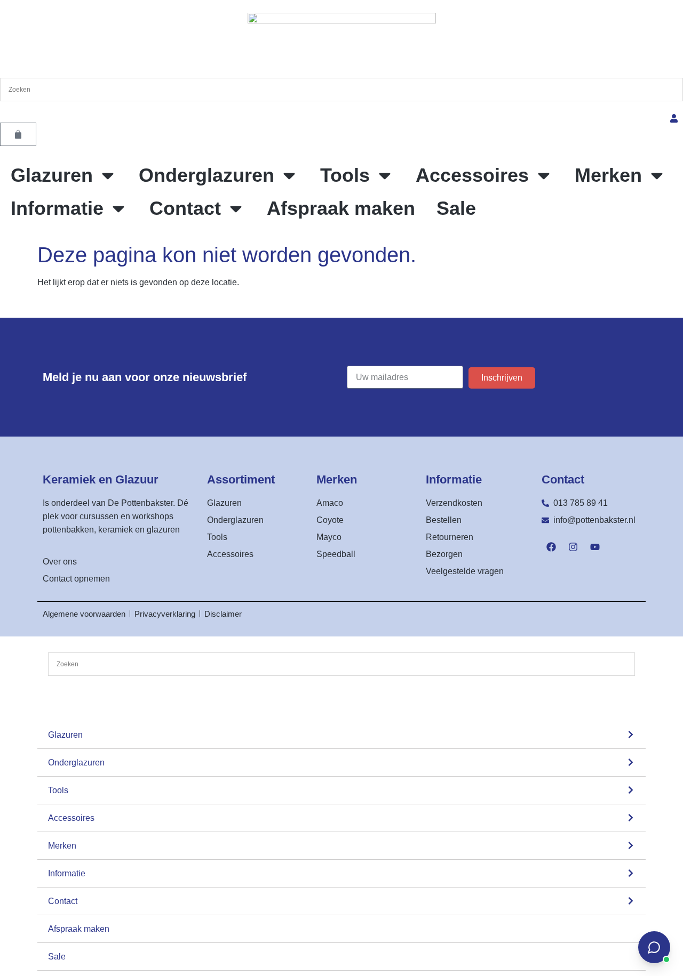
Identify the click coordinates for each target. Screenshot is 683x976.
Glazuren (52, 175)
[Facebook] (551, 546)
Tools (345, 175)
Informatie (57, 208)
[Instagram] (573, 546)
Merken (608, 175)
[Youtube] (595, 546)
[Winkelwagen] (18, 134)
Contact (185, 208)
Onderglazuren (206, 175)
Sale (456, 208)
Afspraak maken (341, 208)
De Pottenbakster (140, 502)
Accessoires (472, 175)
